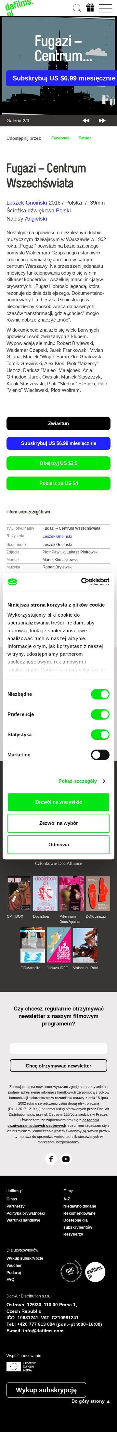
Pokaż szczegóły (77, 781)
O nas (11, 1199)
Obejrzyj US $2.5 (58, 463)
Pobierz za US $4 (58, 483)
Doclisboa (41, 916)
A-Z (66, 1199)
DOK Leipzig (96, 916)
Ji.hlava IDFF (57, 968)
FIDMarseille (30, 968)
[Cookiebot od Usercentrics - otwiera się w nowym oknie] (83, 582)
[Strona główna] (19, 8)
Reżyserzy (73, 1234)
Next (102, 120)
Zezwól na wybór (58, 823)
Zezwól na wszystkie (58, 802)
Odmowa (58, 844)
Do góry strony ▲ (91, 1401)
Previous (86, 120)
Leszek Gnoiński (26, 203)
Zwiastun (58, 423)
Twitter (85, 138)
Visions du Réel (85, 968)
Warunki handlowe (23, 1220)
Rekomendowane (79, 1213)
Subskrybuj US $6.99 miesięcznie (58, 443)
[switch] (100, 714)
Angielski (36, 219)
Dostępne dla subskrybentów (77, 1224)
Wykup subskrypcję (46, 1390)
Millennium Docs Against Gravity (69, 919)
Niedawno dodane (79, 1206)
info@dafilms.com (43, 1330)
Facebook (60, 138)
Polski (63, 211)
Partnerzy (15, 1206)
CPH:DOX (15, 916)
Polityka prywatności (25, 1213)
